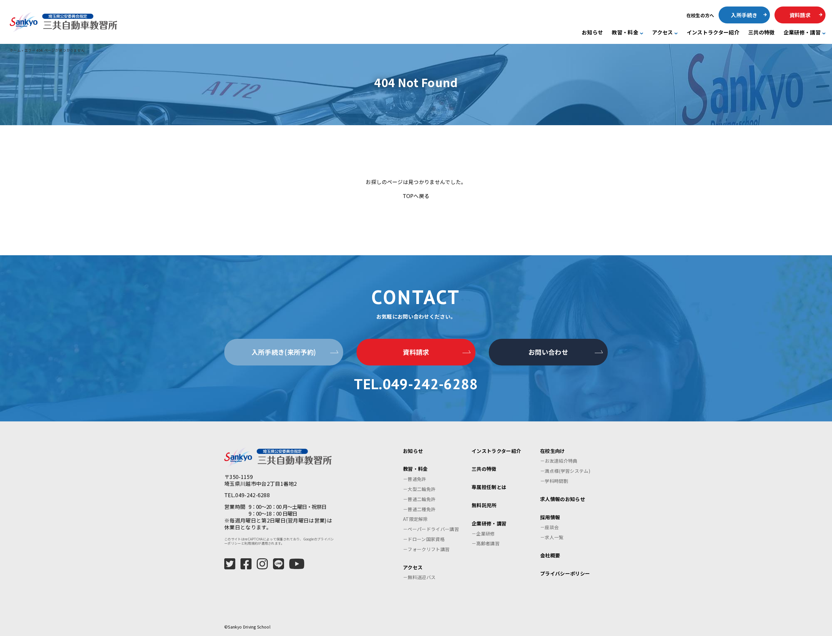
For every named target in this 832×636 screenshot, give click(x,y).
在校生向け (552, 450)
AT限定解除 (415, 519)
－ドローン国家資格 (424, 539)
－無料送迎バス (419, 577)
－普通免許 (414, 479)
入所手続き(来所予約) (284, 352)
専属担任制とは (489, 487)
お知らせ (592, 32)
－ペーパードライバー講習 (431, 529)
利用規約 (251, 543)
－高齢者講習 (486, 543)
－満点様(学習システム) (565, 471)
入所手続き (744, 15)
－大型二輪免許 (419, 489)
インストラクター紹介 (713, 32)
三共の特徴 (761, 32)
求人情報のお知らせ (562, 499)
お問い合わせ (548, 352)
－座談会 (549, 527)
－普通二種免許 (419, 509)
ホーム (15, 50)
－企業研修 (483, 533)
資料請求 (800, 15)
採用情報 (550, 517)
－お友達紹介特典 (559, 460)
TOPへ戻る (416, 196)
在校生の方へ (700, 15)
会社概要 (550, 555)
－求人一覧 (552, 537)
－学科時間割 (554, 481)
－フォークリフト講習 (426, 549)
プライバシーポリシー (565, 573)
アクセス (662, 32)
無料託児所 (484, 505)
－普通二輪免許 (419, 499)
